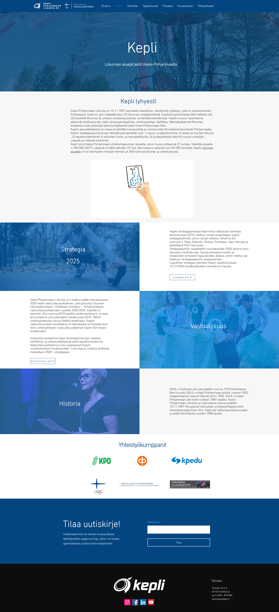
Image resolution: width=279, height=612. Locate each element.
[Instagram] (127, 602)
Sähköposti (153, 522)
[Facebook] (135, 602)
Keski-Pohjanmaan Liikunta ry (52, 5)
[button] (190, 214)
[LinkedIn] (143, 602)
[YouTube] (151, 602)
